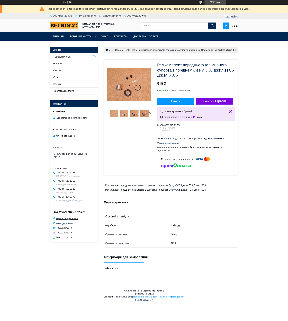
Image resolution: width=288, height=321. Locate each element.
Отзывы (57, 84)
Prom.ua (160, 291)
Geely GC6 (129, 50)
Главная (58, 36)
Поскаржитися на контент (145, 297)
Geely (118, 50)
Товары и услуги (81, 36)
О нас (104, 36)
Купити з (208, 101)
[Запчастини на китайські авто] (64, 27)
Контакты (120, 36)
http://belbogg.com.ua (67, 218)
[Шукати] (212, 26)
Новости (57, 63)
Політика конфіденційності (171, 297)
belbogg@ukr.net (64, 223)
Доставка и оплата (145, 36)
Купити (175, 101)
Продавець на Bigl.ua (144, 294)
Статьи (57, 70)
